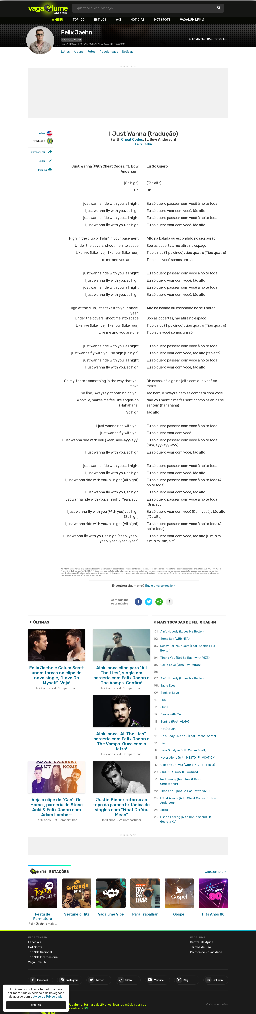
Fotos (91, 51)
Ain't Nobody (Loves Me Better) (182, 631)
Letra (41, 133)
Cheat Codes (132, 139)
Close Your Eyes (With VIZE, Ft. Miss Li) (187, 765)
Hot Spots (162, 19)
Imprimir (42, 170)
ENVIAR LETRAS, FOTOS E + (209, 38)
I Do (163, 700)
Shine (164, 707)
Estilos (100, 19)
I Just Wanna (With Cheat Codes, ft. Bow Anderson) (188, 800)
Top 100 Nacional (40, 952)
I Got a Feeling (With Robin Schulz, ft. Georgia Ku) (186, 819)
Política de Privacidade (206, 952)
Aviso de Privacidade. (48, 996)
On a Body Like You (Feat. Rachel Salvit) (188, 736)
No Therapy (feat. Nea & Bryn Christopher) (180, 781)
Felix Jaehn (76, 32)
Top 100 (79, 19)
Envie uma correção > (160, 585)
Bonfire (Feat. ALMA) (174, 721)
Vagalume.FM (190, 19)
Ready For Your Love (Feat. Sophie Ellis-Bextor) (188, 648)
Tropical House (71, 39)
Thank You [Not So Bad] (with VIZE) (185, 658)
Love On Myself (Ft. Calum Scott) (183, 750)
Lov (162, 743)
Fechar (36, 1005)
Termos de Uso (200, 947)
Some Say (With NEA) (175, 639)
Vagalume (48, 8)
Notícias (138, 19)
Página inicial (68, 44)
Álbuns (79, 51)
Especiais (34, 942)
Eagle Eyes (167, 685)
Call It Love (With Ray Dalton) (180, 665)
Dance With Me (170, 714)
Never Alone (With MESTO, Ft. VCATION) (187, 757)
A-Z (118, 19)
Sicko (164, 810)
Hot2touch (168, 729)
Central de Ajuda (201, 942)
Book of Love (169, 693)
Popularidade (109, 51)
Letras (65, 51)
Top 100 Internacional (43, 957)
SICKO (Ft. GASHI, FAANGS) (179, 772)
